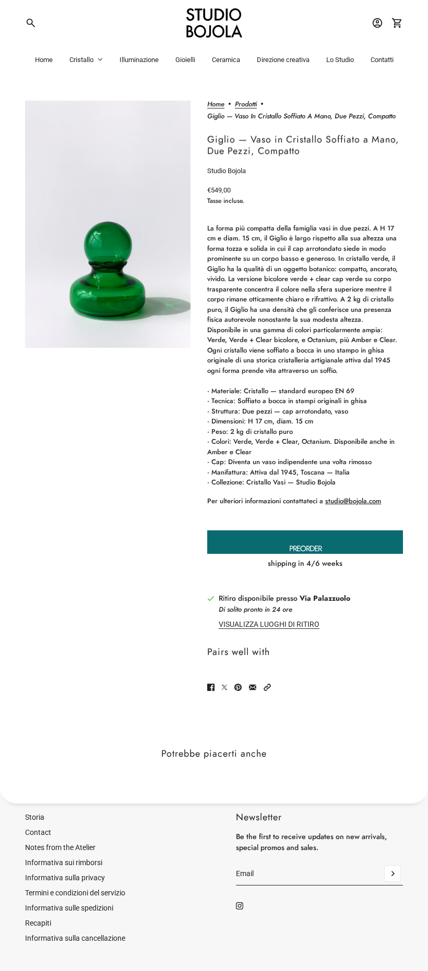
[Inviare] (392, 873)
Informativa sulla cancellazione (75, 938)
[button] (267, 687)
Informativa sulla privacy (65, 877)
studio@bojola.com (353, 501)
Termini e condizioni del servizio (75, 893)
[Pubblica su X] (224, 687)
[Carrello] (397, 23)
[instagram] (239, 906)
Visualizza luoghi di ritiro (269, 624)
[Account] (377, 23)
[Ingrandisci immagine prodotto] (108, 224)
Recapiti (38, 923)
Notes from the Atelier (60, 847)
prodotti (246, 105)
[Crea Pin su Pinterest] (238, 687)
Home (215, 105)
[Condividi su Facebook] (211, 687)
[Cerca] (31, 23)
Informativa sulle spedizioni (69, 908)
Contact (38, 832)
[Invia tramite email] (252, 687)
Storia (34, 817)
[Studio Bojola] (214, 23)
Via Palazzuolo (325, 598)
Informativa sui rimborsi (63, 862)
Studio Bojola (226, 171)
